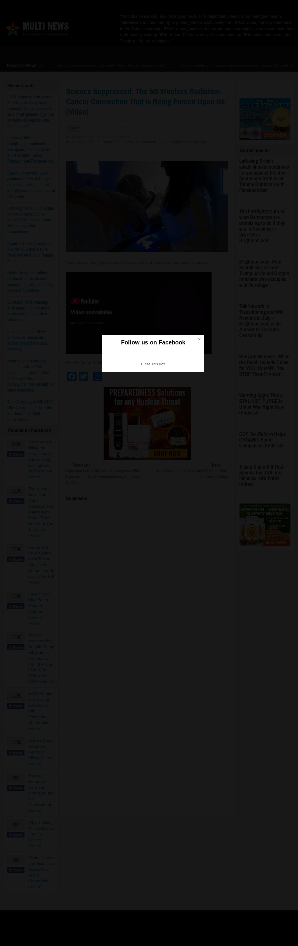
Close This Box (153, 364)
